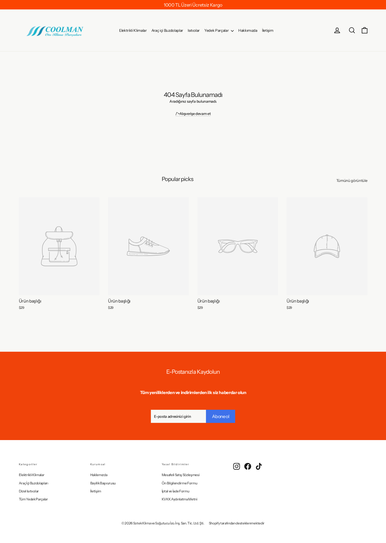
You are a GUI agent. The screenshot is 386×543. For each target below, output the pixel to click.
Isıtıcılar (194, 30)
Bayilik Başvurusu (103, 483)
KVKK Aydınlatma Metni (179, 499)
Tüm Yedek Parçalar (33, 499)
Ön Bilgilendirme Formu (179, 483)
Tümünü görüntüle (351, 180)
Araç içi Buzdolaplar (167, 30)
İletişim (267, 30)
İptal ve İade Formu (175, 491)
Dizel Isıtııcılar (29, 491)
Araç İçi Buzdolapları (33, 483)
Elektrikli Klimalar (133, 30)
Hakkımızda (247, 30)
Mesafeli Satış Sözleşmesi (181, 475)
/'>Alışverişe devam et (193, 113)
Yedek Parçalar (216, 30)
